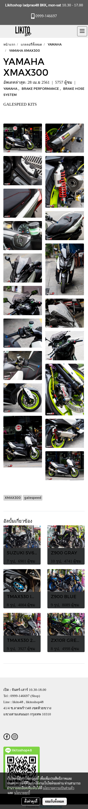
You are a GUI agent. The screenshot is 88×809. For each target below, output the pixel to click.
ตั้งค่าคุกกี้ (30, 801)
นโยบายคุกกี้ (22, 793)
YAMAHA (10, 88)
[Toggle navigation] (82, 31)
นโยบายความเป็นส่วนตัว (58, 788)
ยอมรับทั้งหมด (54, 801)
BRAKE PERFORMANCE (41, 88)
